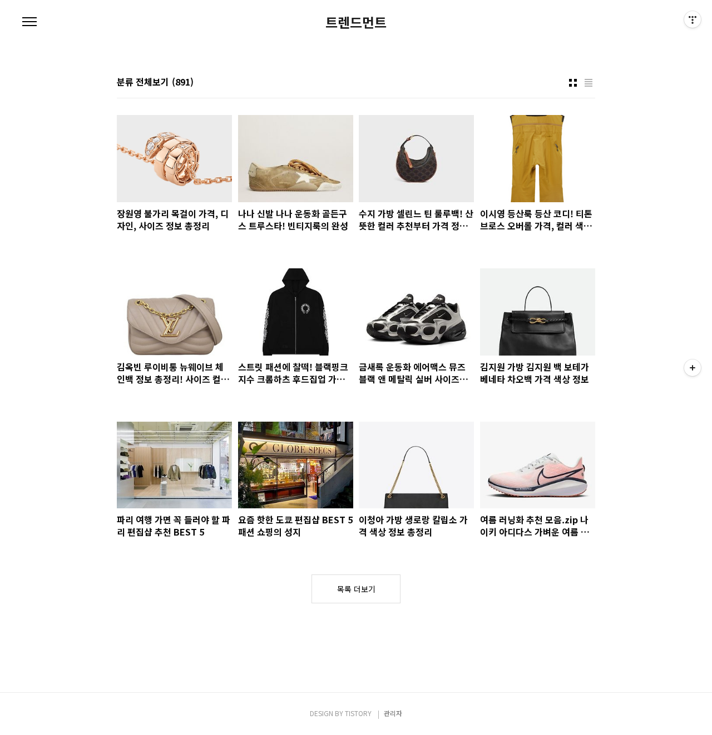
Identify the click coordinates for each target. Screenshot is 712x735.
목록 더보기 (356, 588)
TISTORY (358, 713)
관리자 (393, 713)
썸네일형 (573, 82)
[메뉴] (29, 22)
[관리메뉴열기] (692, 19)
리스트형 (588, 82)
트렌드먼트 (356, 22)
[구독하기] (692, 367)
